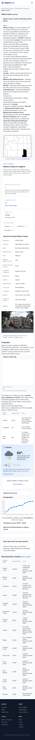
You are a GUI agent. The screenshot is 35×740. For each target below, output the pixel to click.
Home (3, 8)
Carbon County (24, 349)
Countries (4, 707)
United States (18, 8)
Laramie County (14, 354)
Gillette (5, 640)
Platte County (14, 349)
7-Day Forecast (8, 474)
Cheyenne (6, 586)
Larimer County (18, 351)
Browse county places (17, 178)
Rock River (25, 399)
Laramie (7, 215)
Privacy (21, 724)
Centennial (4, 399)
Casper (5, 595)
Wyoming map (26, 159)
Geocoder (4, 722)
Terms (20, 722)
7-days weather (24, 307)
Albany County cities (23, 401)
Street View (4, 724)
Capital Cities (5, 712)
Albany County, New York (11, 546)
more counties (25, 556)
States (3, 709)
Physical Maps (23, 707)
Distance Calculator (6, 719)
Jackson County (6, 351)
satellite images (22, 390)
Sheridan (5, 694)
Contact (21, 727)
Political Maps (23, 709)
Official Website (17, 484)
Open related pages (11, 205)
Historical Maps (23, 712)
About (20, 719)
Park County (6, 655)
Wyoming (26, 8)
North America (10, 8)
